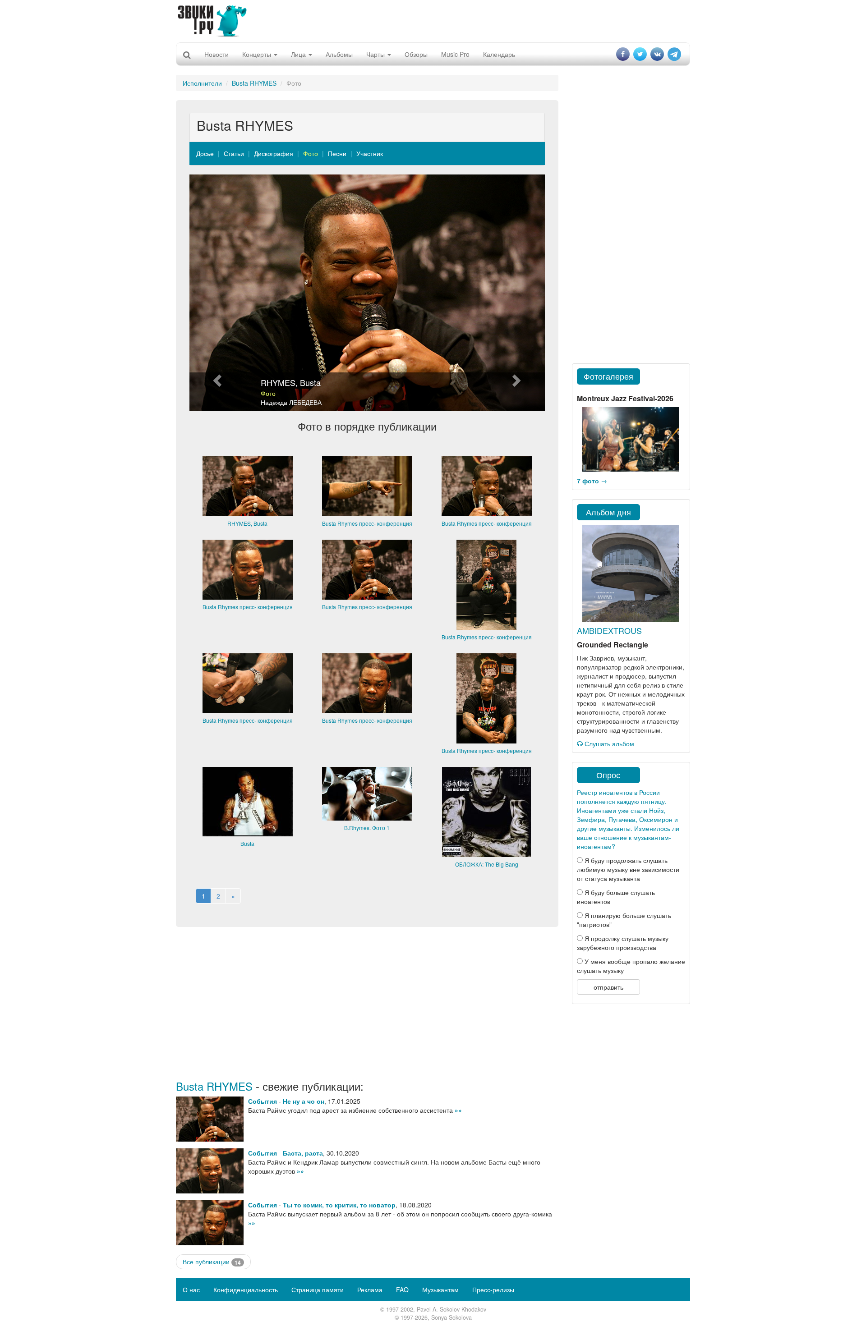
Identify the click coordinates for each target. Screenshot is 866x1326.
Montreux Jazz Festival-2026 (625, 398)
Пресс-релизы (493, 1289)
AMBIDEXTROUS (609, 630)
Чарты (376, 54)
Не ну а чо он (303, 1101)
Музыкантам (440, 1289)
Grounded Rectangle (612, 644)
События (262, 1101)
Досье (205, 153)
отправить (608, 986)
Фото (310, 153)
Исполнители (202, 82)
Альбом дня (608, 512)
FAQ (402, 1289)
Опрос (608, 774)
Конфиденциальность (245, 1289)
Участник (369, 153)
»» (458, 1110)
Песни (337, 153)
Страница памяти (317, 1289)
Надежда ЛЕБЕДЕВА (291, 402)
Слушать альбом (608, 743)
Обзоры (416, 54)
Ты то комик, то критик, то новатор (339, 1204)
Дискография (273, 153)
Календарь (499, 54)
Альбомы (339, 54)
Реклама (369, 1289)
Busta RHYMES (254, 82)
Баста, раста (303, 1152)
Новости (216, 54)
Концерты (257, 54)
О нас (191, 1289)
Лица (299, 54)
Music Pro (455, 54)
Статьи (234, 153)
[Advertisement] (433, 20)
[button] (216, 292)
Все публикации (212, 1261)
